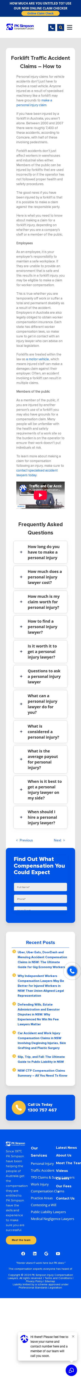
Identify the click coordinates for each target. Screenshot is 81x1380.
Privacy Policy (34, 1281)
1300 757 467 (42, 1110)
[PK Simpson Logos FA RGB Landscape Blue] (20, 25)
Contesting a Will (43, 1205)
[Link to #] (60, 27)
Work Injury (40, 1184)
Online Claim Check (40, 13)
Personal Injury (42, 1163)
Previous (26, 840)
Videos (62, 1171)
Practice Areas (42, 1198)
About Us (63, 1155)
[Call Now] (72, 971)
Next (57, 840)
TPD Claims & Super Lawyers (53, 1177)
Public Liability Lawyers (48, 1212)
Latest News (66, 1148)
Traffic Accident (42, 1170)
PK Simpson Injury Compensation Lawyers (40, 1276)
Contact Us (65, 1198)
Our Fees (63, 1186)
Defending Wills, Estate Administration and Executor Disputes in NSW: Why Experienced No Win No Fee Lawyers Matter (39, 1014)
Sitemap (50, 1281)
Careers (62, 1178)
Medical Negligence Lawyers (52, 1218)
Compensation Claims (47, 1191)
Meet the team (21, 1240)
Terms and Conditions (58, 1278)
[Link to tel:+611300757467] (51, 27)
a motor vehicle (37, 359)
